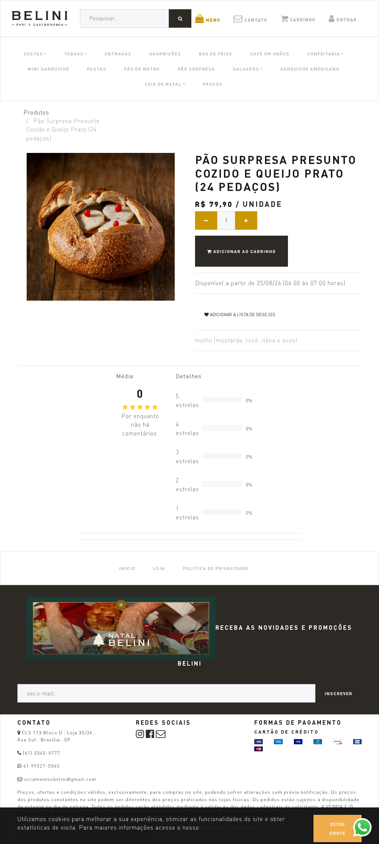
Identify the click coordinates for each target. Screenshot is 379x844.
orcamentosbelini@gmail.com (60, 779)
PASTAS (96, 68)
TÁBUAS (74, 53)
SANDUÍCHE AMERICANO (309, 68)
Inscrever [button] (338, 693)
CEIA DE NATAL (163, 83)
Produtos (36, 112)
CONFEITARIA (323, 53)
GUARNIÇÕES (165, 53)
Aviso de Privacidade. (231, 827)
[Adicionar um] (246, 220)
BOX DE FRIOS (215, 53)
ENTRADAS (118, 53)
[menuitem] (127, 568)
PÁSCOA (212, 83)
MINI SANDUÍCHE (48, 68)
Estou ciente (337, 828)
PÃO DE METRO (142, 68)
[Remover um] (206, 220)
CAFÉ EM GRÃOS (269, 53)
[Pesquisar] (180, 18)
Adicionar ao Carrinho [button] (244, 251)
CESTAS (33, 53)
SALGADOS (246, 68)
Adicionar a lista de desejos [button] (242, 314)
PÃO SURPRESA (196, 68)
